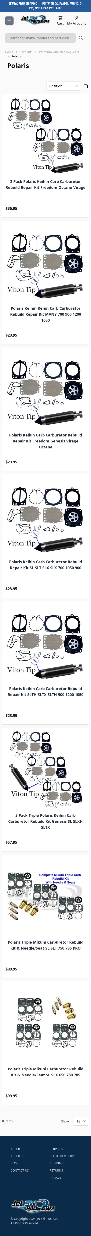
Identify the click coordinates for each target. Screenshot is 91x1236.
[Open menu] (9, 20)
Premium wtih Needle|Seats (59, 52)
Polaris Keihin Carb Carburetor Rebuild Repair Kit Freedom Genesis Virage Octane (45, 440)
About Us (18, 1156)
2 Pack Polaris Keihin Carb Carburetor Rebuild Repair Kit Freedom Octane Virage (45, 184)
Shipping (56, 1163)
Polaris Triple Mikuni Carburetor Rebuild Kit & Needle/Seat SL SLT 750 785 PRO (45, 945)
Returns (56, 1170)
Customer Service (64, 1156)
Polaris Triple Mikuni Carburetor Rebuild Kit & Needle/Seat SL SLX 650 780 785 (45, 1071)
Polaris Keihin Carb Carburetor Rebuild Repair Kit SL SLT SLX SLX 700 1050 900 (45, 564)
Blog (14, 1163)
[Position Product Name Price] (64, 86)
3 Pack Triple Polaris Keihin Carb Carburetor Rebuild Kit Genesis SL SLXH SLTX (45, 821)
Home (9, 52)
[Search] (81, 38)
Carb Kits (26, 52)
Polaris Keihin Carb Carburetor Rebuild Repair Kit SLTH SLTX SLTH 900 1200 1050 (45, 691)
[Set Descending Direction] (86, 86)
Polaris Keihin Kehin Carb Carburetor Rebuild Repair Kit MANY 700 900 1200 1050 (45, 314)
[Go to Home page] (35, 20)
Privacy (55, 1178)
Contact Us (20, 1170)
